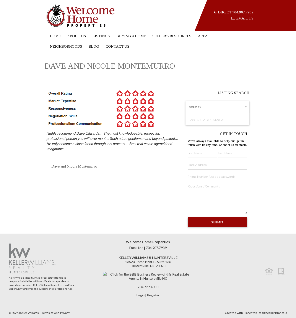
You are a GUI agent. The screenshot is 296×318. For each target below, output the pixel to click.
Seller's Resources (171, 36)
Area (203, 36)
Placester (250, 313)
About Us (76, 36)
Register (153, 295)
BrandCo (281, 313)
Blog (94, 46)
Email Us (245, 18)
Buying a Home (131, 36)
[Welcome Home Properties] (80, 15)
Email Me (136, 247)
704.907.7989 (236, 12)
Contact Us (117, 46)
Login (140, 295)
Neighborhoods (66, 46)
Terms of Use (50, 313)
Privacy (65, 313)
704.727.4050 (148, 287)
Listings (101, 36)
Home (55, 36)
